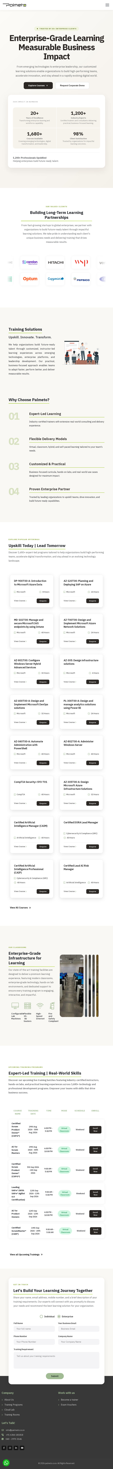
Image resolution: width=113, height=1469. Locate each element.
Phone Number (20, 1336)
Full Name (18, 1323)
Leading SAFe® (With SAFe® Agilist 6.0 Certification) (18, 1193)
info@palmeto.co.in (15, 1430)
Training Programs (13, 1404)
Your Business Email (67, 1323)
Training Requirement (23, 1349)
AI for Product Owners (16, 1213)
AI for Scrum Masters (16, 1149)
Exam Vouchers (68, 1404)
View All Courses (19, 907)
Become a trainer (69, 1399)
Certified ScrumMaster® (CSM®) (19, 1230)
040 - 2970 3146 (13, 1439)
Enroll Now (95, 1129)
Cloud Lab (9, 1409)
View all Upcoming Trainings (25, 1254)
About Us (9, 1399)
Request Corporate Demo (72, 85)
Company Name (65, 1336)
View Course (19, 600)
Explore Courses (36, 85)
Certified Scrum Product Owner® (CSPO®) (16, 1129)
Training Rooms (12, 1414)
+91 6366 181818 (14, 1435)
